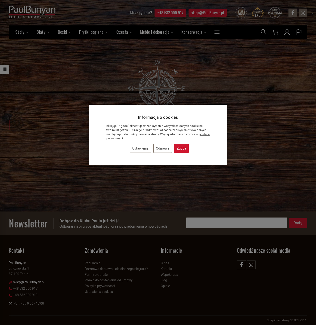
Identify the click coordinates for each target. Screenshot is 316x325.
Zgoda (181, 148)
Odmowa (162, 148)
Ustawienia (140, 148)
